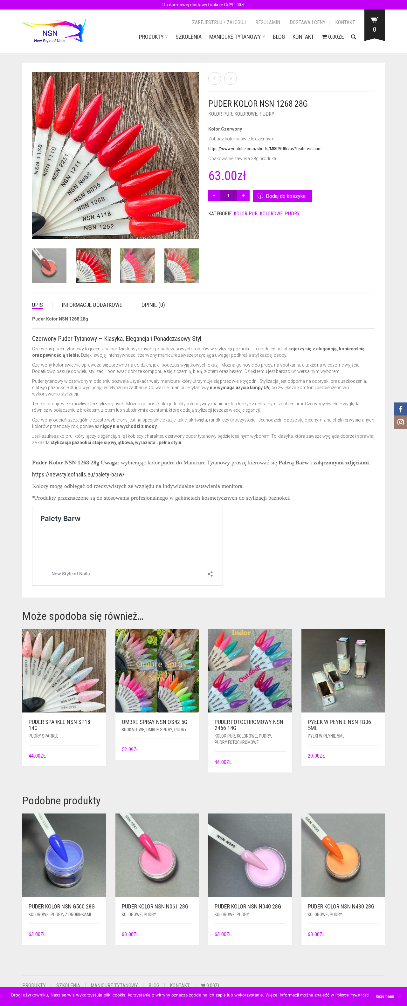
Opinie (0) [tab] (153, 304)
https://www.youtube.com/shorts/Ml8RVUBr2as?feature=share (264, 148)
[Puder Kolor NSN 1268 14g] (230, 78)
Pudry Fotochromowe (237, 742)
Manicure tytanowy (235, 36)
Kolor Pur (220, 114)
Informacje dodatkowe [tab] (92, 304)
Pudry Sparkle (44, 736)
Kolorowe (245, 114)
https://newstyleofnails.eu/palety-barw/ (78, 474)
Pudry (266, 114)
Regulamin (267, 22)
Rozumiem (385, 996)
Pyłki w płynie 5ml (326, 736)
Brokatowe (133, 729)
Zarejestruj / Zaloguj (219, 22)
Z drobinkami (78, 914)
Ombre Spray (159, 729)
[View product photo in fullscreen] (66, 228)
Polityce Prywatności (352, 995)
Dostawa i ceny (308, 22)
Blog (279, 36)
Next (195, 148)
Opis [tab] (37, 304)
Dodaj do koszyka (286, 196)
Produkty (151, 36)
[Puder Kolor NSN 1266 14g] (214, 78)
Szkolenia (189, 36)
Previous (35, 148)
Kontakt (345, 22)
